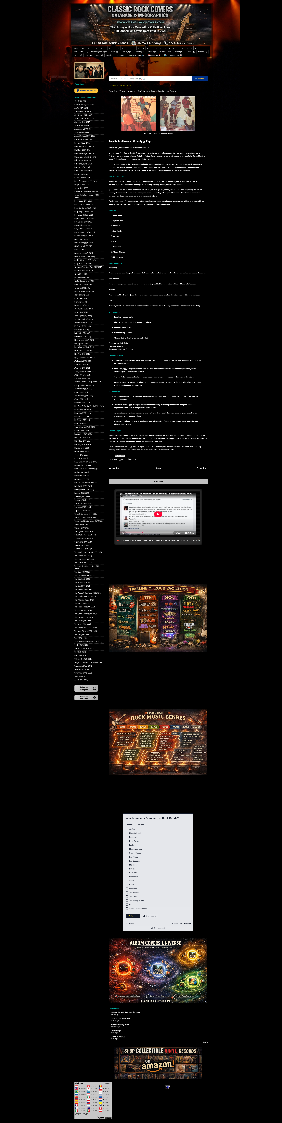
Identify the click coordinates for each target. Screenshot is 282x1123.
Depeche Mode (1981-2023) (84, 218)
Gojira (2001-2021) (81, 274)
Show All (205, 1042)
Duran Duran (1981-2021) (83, 236)
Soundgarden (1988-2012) (83, 532)
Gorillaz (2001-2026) (81, 278)
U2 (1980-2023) (80, 652)
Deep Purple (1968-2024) (83, 211)
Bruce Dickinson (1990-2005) (84, 178)
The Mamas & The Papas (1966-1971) (87, 593)
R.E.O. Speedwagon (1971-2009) (85, 462)
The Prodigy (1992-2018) (83, 610)
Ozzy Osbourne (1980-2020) (84, 427)
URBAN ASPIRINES (118, 1037)
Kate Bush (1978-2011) (82, 337)
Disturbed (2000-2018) (82, 225)
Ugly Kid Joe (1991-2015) (83, 659)
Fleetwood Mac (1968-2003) (84, 257)
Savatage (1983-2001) (82, 500)
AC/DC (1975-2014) (81, 108)
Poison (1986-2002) (81, 451)
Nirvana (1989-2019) (81, 417)
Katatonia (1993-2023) (82, 333)
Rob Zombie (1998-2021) (83, 486)
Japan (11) (109, 55)
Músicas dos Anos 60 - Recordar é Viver (126, 1012)
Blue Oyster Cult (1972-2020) (85, 157)
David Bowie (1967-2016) (83, 201)
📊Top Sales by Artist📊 (173, 55)
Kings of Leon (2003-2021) (84, 340)
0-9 (83, 48)
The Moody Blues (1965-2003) (85, 596)
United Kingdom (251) (99, 52)
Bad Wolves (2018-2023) (83, 140)
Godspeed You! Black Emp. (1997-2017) (88, 267)
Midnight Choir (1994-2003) (84, 385)
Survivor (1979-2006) (82, 545)
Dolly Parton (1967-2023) (83, 229)
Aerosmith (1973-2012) (82, 112)
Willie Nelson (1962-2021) (83, 670)
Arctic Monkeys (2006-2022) (84, 136)
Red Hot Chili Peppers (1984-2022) (86, 483)
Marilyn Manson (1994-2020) (85, 372)
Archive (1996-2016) (81, 133)
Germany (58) (126, 52)
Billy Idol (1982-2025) (82, 143)
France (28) (78, 55)
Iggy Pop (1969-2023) (82, 295)
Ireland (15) (152, 52)
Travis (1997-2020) (81, 645)
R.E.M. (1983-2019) (81, 458)
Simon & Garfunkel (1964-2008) (85, 514)
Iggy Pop (122, 459)
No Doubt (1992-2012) (82, 420)
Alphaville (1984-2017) (82, 122)
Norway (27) (202, 52)
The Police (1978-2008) (82, 603)
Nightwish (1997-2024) (82, 413)
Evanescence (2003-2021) (83, 253)
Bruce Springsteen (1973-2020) (85, 181)
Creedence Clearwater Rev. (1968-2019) (88, 192)
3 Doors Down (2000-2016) (84, 105)
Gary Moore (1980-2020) (83, 264)
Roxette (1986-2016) (81, 493)
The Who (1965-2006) (82, 635)
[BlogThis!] (118, 456)
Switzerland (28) (165, 52)
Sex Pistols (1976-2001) (82, 504)
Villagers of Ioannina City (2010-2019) (88, 663)
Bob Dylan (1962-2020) (82, 160)
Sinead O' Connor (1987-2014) (85, 518)
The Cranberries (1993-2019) (84, 576)
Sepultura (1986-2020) (82, 511)
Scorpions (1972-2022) (82, 507)
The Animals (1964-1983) (83, 556)
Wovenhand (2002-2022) (83, 673)
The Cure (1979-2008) (82, 579)
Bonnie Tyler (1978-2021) (83, 171)
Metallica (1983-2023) (82, 378)
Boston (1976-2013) (81, 174)
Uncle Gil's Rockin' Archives (121, 1019)
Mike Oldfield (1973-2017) (83, 389)
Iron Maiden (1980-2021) (83, 309)
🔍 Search (199, 79)
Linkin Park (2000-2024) (83, 351)
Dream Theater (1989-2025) (84, 232)
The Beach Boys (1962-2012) (84, 559)
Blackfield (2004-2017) (82, 150)
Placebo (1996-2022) (81, 448)
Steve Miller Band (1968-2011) (85, 535)
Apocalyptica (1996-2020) (83, 129)
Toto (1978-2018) (80, 638)
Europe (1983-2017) (81, 250)
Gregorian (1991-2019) (82, 288)
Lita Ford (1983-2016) (82, 354)
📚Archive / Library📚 (136, 55)
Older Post (202, 468)
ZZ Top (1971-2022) (81, 680)
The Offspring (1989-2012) (84, 600)
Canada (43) (114, 52)
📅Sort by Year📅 (154, 55)
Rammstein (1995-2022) (82, 476)
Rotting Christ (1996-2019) (84, 490)
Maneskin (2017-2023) (82, 365)
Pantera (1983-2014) (81, 431)
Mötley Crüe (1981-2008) (83, 396)
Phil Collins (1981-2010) (82, 441)
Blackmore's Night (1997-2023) (85, 153)
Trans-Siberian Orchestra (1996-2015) (88, 642)
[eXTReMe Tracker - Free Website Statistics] (167, 1089)
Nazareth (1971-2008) (82, 403)
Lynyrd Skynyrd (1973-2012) (84, 358)
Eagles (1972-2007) (81, 239)
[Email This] (116, 456)
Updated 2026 (131, 459)
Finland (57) (178, 52)
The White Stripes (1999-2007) (85, 631)
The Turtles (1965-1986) (83, 621)
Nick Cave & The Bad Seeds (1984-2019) (89, 406)
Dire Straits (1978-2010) (83, 222)
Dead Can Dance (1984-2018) (85, 208)
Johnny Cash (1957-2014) (83, 323)
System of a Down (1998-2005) (85, 549)
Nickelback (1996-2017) (82, 410)
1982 (116, 459)
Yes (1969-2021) (80, 676)
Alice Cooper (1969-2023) (83, 115)
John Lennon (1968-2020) (83, 319)
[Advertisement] (149, 67)
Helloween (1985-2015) (82, 305)
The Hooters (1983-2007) (83, 590)
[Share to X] (120, 456)
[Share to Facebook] (122, 456)
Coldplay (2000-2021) (82, 185)
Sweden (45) (190, 52)
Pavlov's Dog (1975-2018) (83, 434)
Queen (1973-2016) (81, 455)
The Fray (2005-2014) (82, 586)
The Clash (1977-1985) (82, 572)
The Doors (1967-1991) (82, 583)
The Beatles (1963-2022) (83, 563)
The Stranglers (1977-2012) (84, 617)
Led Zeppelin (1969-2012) (83, 344)
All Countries (121, 55)
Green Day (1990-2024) (83, 285)
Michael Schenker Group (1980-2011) (87, 382)
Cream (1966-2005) (81, 188)
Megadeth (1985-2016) (82, 375)
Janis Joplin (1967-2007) (83, 316)
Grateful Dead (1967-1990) (84, 281)
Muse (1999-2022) (81, 399)
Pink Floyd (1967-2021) (82, 445)
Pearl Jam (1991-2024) (82, 438)
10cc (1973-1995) (80, 101)
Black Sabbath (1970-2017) (84, 147)
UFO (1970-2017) (80, 656)
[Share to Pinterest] (124, 456)
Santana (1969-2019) (82, 497)
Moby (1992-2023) (81, 392)
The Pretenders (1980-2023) (84, 607)
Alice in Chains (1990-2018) (84, 119)
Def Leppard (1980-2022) (83, 215)
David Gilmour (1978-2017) (83, 205)
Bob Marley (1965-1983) (83, 164)
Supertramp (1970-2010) (83, 542)
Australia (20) (139, 52)
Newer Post (115, 468)
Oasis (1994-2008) (81, 424)
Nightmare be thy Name (120, 1025)
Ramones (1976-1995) (81, 479)
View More (158, 481)
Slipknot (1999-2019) (81, 528)
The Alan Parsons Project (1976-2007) (88, 552)
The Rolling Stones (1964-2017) (85, 614)
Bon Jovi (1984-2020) (82, 167)
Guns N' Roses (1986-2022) (84, 292)
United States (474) (81, 52)
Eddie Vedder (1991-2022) (83, 243)
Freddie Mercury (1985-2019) (85, 260)
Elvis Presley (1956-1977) (83, 246)
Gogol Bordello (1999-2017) (84, 271)
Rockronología (116, 1031)
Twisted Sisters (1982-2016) (84, 649)
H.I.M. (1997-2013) (80, 298)
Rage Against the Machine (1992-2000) (88, 469)
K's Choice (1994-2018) (82, 326)
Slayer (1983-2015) (81, 525)
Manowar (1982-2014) (82, 368)
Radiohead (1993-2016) (82, 465)
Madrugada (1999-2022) (83, 361)
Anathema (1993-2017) (82, 126)
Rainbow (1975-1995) (81, 472)
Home (76, 48)
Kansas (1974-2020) (81, 330)
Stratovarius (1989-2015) (83, 538)
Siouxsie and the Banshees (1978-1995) (88, 521)
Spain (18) (88, 55)
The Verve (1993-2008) (82, 624)
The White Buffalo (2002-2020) (85, 628)
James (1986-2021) (81, 312)
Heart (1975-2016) (80, 302)
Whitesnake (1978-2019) (83, 666)
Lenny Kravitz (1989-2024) (84, 347)
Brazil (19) (99, 55)
